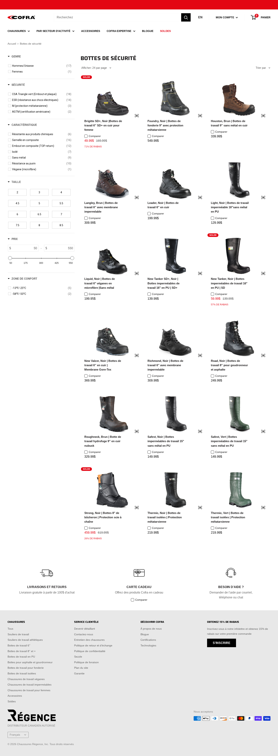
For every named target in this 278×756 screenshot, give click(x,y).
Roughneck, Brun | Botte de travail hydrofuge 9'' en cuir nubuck (102, 441)
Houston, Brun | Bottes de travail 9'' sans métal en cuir (229, 123)
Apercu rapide (134, 116)
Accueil (12, 43)
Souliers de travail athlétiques (25, 639)
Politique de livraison (86, 662)
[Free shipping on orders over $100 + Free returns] (139, 4)
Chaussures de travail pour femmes (29, 690)
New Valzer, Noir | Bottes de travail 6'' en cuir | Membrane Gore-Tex (102, 365)
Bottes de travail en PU (21, 656)
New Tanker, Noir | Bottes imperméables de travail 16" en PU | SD (229, 283)
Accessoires (15, 695)
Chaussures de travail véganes (26, 679)
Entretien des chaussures (89, 639)
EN (200, 17)
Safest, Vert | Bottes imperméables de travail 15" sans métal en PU (229, 441)
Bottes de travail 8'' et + (22, 651)
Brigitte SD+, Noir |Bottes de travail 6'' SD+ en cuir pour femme (103, 125)
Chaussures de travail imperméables (29, 684)
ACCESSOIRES (90, 30)
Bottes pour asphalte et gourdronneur (30, 662)
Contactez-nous (83, 634)
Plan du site (81, 667)
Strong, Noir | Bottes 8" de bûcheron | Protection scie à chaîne (102, 517)
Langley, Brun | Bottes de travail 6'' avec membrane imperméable (101, 207)
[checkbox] (41, 65)
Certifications (148, 639)
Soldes (12, 701)
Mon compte (225, 17)
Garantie (79, 673)
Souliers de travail (18, 634)
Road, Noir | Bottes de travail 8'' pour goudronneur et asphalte (229, 365)
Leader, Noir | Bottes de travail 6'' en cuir (163, 205)
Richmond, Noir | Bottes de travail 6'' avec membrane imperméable (165, 365)
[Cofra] (21, 17)
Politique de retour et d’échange (93, 645)
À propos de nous (151, 628)
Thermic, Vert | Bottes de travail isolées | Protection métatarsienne (228, 517)
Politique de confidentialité (89, 651)
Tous (10, 628)
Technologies (148, 645)
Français (15, 734)
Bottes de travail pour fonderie (26, 667)
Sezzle (78, 656)
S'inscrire (221, 643)
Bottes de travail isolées (22, 673)
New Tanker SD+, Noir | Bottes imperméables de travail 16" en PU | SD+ (163, 283)
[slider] (10, 258)
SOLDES (165, 30)
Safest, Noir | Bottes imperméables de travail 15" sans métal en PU (166, 441)
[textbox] (24, 248)
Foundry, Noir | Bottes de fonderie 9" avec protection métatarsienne (165, 125)
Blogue (145, 634)
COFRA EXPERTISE (119, 30)
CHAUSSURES (17, 30)
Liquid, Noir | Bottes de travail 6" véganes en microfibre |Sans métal (99, 283)
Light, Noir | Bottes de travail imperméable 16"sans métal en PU (230, 207)
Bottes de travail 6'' (19, 645)
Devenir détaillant (84, 628)
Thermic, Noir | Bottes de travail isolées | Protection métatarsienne (165, 517)
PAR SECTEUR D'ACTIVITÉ (53, 30)
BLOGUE (147, 30)
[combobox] (117, 17)
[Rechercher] (186, 17)
